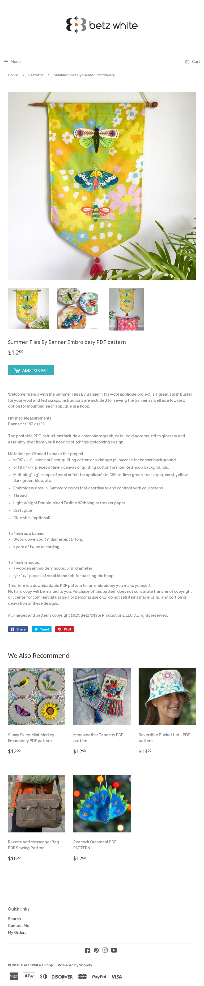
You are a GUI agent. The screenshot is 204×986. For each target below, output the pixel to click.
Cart (195, 62)
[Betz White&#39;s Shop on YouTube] (114, 951)
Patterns (36, 75)
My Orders (17, 932)
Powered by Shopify (75, 965)
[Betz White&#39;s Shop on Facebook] (87, 951)
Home (13, 75)
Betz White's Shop (37, 965)
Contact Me (18, 926)
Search (14, 919)
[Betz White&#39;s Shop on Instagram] (105, 951)
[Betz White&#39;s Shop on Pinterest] (96, 951)
